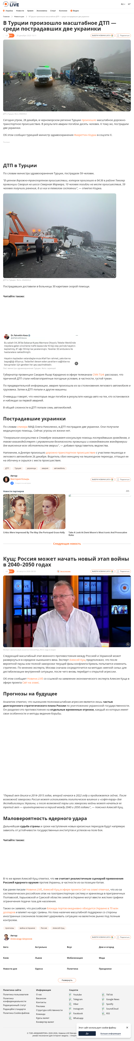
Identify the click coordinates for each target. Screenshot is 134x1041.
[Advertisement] (50, 150)
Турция (18, 468)
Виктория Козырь (19, 479)
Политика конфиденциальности (14, 1000)
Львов (38, 957)
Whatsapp (78, 1018)
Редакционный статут (14, 1005)
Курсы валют (42, 1018)
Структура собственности (49, 1010)
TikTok (109, 994)
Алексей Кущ (77, 660)
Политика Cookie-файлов (16, 1013)
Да (87, 1033)
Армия (30, 11)
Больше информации (110, 1033)
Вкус (69, 947)
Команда (40, 1014)
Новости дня (19, 16)
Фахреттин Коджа (85, 135)
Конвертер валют (45, 1021)
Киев (6, 957)
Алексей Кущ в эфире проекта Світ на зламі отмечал (76, 889)
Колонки (63, 11)
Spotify (109, 1004)
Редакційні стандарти (14, 1009)
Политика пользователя (15, 994)
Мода (102, 957)
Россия (44, 928)
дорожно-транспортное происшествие (70, 452)
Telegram (78, 999)
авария (45, 468)
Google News (112, 999)
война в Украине (27, 928)
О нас (39, 994)
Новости (20, 11)
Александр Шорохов (21, 938)
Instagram (78, 1008)
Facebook (78, 1013)
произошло (89, 120)
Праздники (105, 968)
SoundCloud (112, 1008)
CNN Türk (98, 374)
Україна (9, 10)
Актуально (41, 947)
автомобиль (59, 468)
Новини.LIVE (35, 678)
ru (122, 4)
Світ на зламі (30, 682)
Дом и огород (106, 947)
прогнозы (9, 928)
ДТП (7, 468)
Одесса (39, 968)
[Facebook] (12, 483)
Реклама (40, 1006)
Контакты (41, 1002)
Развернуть (67, 980)
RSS (108, 1013)
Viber (76, 1004)
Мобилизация (75, 957)
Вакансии (41, 998)
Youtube (77, 994)
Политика (72, 968)
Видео (76, 11)
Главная (6, 16)
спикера (22, 426)
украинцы (31, 468)
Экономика (42, 11)
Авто (5, 947)
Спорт (53, 11)
